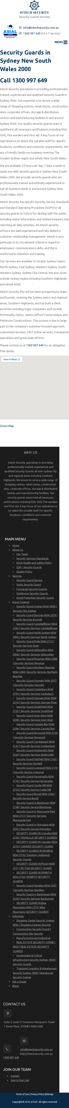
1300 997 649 (31, 33)
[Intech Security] (34, 7)
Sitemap (49, 1094)
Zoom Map (7, 425)
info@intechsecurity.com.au (41, 27)
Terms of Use (23, 1094)
